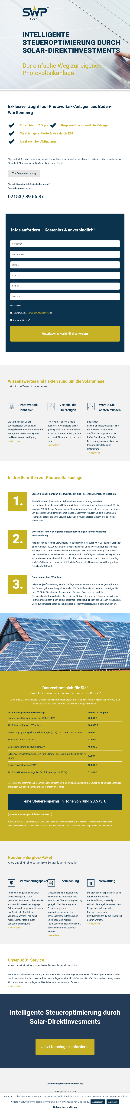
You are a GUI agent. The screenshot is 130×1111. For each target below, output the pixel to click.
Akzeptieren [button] (97, 1102)
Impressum (53, 1083)
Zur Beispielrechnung (24, 173)
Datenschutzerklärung (39, 313)
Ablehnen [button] (112, 1102)
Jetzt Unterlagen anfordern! (65, 1047)
